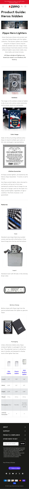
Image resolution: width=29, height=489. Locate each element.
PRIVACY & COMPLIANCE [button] (11, 435)
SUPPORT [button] (6, 431)
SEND (23, 443)
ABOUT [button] (5, 427)
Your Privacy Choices (9, 462)
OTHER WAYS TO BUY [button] (10, 439)
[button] (3, 6)
